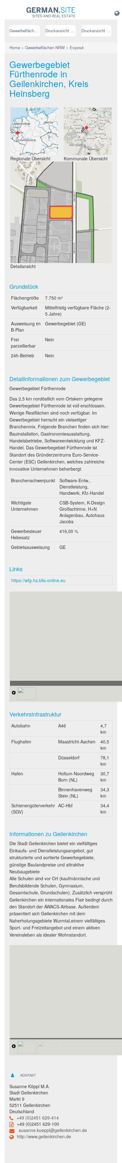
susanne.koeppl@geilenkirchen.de (53, 1130)
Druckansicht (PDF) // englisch (96, 31)
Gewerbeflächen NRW (24, 31)
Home (14, 47)
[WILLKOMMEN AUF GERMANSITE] (51, 12)
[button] (117, 12)
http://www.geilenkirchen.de (44, 1136)
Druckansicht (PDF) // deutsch (60, 31)
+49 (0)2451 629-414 (38, 1117)
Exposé (77, 47)
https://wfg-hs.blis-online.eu (38, 580)
